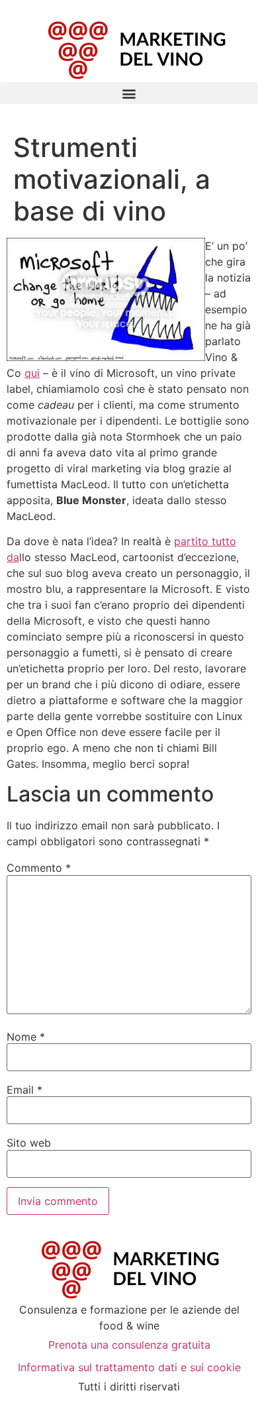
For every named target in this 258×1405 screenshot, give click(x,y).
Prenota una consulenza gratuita (129, 1344)
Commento (39, 867)
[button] (129, 93)
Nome (26, 1036)
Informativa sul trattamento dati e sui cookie (129, 1367)
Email (24, 1089)
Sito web (29, 1142)
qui (32, 373)
